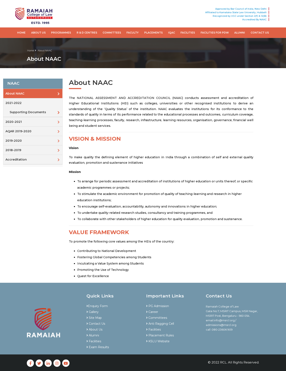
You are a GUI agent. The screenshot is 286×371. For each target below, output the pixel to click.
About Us (38, 32)
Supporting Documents (28, 112)
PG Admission (158, 306)
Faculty (132, 32)
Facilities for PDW (215, 32)
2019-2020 (13, 141)
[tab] (33, 84)
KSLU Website (159, 341)
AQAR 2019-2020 (18, 131)
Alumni (239, 32)
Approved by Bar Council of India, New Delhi (241, 8)
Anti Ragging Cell (161, 324)
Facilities (187, 32)
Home (21, 32)
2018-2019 (13, 150)
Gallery (93, 312)
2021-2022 (13, 103)
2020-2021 (13, 122)
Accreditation (16, 159)
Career (153, 312)
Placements (153, 32)
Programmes (61, 32)
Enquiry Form (98, 306)
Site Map (95, 318)
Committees (112, 32)
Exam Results (98, 347)
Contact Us (260, 32)
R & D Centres (87, 32)
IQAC (171, 32)
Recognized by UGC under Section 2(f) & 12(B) (240, 15)
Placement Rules (161, 335)
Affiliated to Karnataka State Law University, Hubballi (236, 12)
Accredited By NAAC (254, 19)
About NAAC (45, 50)
